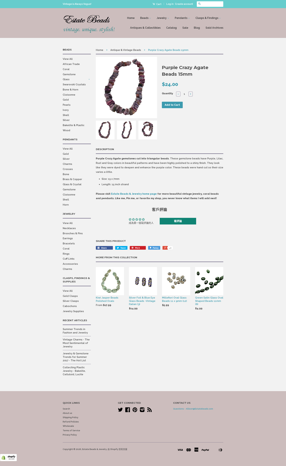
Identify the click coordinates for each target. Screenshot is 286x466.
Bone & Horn (70, 89)
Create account (184, 4)
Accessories (70, 263)
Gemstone (69, 74)
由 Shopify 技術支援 (117, 449)
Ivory (66, 110)
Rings (66, 253)
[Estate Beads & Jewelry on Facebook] (127, 411)
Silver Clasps (71, 301)
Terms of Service (71, 430)
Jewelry (162, 18)
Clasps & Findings (207, 18)
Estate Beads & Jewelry (94, 449)
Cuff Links (68, 258)
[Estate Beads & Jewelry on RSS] (149, 411)
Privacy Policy (70, 435)
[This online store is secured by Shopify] (8, 460)
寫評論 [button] (178, 221)
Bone (66, 174)
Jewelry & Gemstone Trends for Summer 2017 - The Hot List (76, 357)
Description (105, 149)
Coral (66, 69)
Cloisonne (69, 94)
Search (66, 409)
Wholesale (68, 426)
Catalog (171, 27)
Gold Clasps (70, 296)
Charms (67, 164)
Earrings (68, 238)
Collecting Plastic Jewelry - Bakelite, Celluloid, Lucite (74, 371)
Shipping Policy (70, 417)
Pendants (181, 18)
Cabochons (70, 306)
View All (68, 58)
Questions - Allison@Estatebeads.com (193, 409)
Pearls (67, 104)
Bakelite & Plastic (73, 125)
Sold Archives (214, 27)
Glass (66, 79)
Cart (158, 4)
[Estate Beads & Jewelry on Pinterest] (134, 411)
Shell (66, 115)
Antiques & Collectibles (145, 27)
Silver (66, 120)
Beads (144, 18)
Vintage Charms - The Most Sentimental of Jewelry (76, 343)
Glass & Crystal (72, 184)
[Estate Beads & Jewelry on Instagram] (142, 411)
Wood (66, 130)
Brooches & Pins (73, 233)
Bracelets (69, 243)
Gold (66, 99)
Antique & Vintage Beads (125, 50)
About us (67, 413)
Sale (185, 27)
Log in (169, 4)
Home (131, 18)
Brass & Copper (72, 179)
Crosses (68, 169)
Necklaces (69, 228)
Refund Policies (71, 421)
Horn (66, 204)
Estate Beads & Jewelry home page (134, 193)
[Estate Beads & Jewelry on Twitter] (120, 411)
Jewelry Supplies (73, 311)
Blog (197, 27)
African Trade (71, 64)
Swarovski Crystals (74, 84)
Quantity (167, 93)
